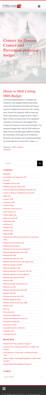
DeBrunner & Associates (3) (12, 208)
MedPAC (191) (8, 306)
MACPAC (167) (8, 231)
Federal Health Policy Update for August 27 (17, 344)
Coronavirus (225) (9, 202)
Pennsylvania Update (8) (11, 321)
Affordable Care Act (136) (11, 183)
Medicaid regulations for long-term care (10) (17, 271)
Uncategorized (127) (9, 334)
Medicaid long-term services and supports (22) (18, 262)
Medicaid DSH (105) (9, 255)
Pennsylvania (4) (8, 312)
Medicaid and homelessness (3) (13, 243)
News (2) (6, 309)
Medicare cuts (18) (9, 287)
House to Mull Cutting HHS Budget (19, 93)
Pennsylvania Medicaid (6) (11, 315)
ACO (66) (6, 180)
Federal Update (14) (9, 215)
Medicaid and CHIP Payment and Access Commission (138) (21, 238)
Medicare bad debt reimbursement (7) (15, 284)
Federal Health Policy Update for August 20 (17, 364)
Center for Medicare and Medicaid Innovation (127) (19, 190)
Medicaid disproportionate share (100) (15, 252)
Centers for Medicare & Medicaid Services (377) (18, 193)
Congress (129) (8, 199)
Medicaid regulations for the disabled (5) (16, 274)
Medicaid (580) (8, 234)
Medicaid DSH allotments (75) (13, 258)
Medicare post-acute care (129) (13, 296)
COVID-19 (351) (8, 205)
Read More (6, 150)
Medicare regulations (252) (11, 299)
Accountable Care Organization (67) (14, 177)
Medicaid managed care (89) (12, 265)
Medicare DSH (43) (9, 293)
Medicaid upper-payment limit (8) (13, 277)
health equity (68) (9, 221)
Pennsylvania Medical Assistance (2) (15, 318)
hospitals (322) (8, 227)
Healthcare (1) (7, 224)
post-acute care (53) (9, 325)
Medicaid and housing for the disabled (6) (16, 249)
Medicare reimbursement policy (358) (15, 303)
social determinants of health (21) (14, 328)
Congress (20, 147)
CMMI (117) (7, 196)
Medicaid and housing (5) (11, 246)
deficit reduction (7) (9, 212)
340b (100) (6, 174)
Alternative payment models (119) (14, 187)
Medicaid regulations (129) (11, 268)
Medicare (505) (8, 280)
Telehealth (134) (8, 331)
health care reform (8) (10, 218)
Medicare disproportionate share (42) (15, 290)
